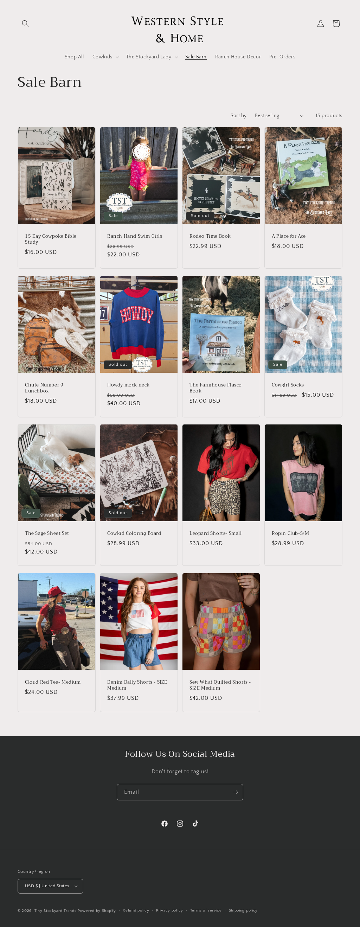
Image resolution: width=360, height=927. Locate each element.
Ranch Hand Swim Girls (134, 236)
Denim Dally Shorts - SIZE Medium (137, 685)
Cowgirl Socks (288, 385)
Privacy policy (169, 910)
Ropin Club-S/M (290, 534)
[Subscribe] (235, 792)
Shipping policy (243, 910)
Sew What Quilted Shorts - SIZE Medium (220, 685)
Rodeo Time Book (210, 236)
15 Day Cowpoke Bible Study (51, 239)
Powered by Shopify (97, 911)
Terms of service (206, 910)
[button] (25, 23)
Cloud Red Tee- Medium (53, 682)
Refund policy (136, 910)
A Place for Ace (289, 236)
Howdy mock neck (128, 385)
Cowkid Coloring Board (134, 534)
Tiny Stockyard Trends (55, 911)
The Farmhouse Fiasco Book (215, 388)
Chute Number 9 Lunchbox (44, 388)
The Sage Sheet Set (47, 534)
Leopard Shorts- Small (215, 534)
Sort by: (239, 116)
